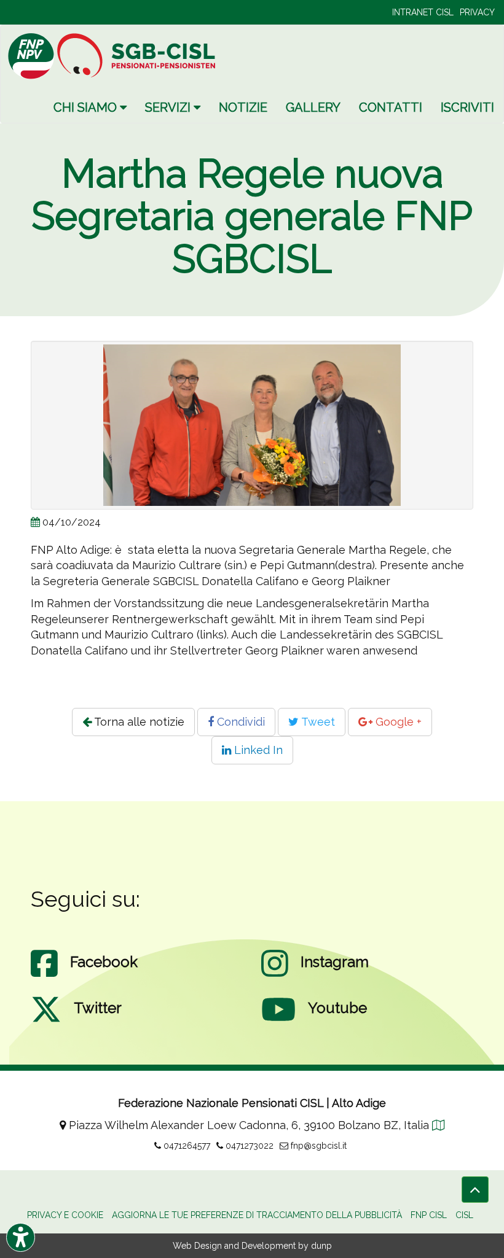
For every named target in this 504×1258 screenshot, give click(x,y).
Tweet (317, 721)
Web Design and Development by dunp (252, 1246)
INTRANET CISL (423, 12)
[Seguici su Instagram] (274, 975)
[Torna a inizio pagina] (475, 1189)
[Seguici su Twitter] (46, 1022)
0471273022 (248, 1146)
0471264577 (185, 1146)
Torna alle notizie (138, 721)
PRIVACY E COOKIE (65, 1215)
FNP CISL (429, 1215)
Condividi (239, 721)
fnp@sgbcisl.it (317, 1146)
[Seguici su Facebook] (44, 975)
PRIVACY (477, 12)
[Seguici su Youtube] (278, 1022)
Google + (397, 721)
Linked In (257, 750)
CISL (464, 1215)
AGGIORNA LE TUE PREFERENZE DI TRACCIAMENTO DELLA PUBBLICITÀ (257, 1215)
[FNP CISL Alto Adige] (130, 55)
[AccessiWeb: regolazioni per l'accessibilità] (20, 1237)
